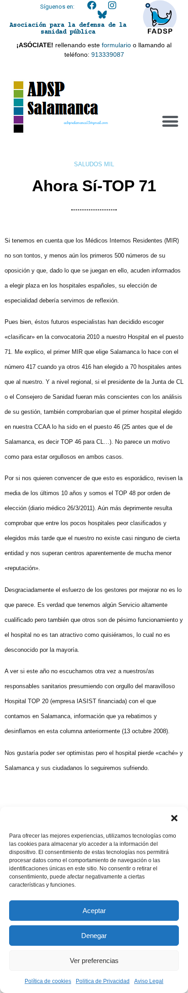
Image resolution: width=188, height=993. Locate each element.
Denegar (94, 935)
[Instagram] (112, 5)
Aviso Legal (148, 981)
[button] (174, 818)
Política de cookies (48, 981)
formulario (116, 45)
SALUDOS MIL (94, 164)
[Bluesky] (102, 14)
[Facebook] (91, 5)
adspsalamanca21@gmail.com (86, 122)
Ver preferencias (94, 960)
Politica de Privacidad (103, 981)
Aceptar (94, 910)
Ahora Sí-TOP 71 (94, 185)
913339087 (107, 54)
